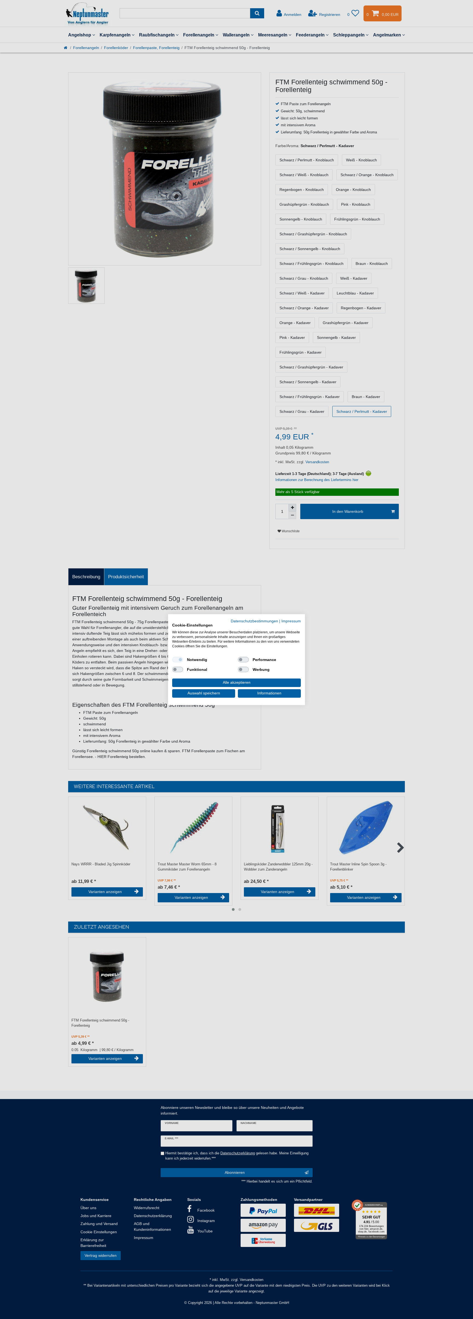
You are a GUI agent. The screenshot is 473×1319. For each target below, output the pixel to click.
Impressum (291, 621)
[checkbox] (177, 659)
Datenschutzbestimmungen (254, 621)
